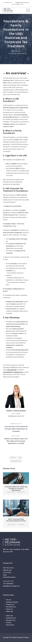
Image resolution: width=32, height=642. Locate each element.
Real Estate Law (11, 607)
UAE (15, 53)
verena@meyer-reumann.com (12, 372)
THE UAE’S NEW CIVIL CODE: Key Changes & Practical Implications (16, 488)
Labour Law (9, 615)
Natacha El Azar (21, 492)
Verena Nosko (11, 370)
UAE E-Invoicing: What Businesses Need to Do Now (16, 520)
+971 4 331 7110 (8, 2)
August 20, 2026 (11, 524)
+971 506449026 (8, 583)
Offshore (8, 622)
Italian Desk (9, 611)
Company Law (10, 604)
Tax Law (10, 53)
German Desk (10, 625)
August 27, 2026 (11, 492)
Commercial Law (11, 618)
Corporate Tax (22, 53)
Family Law (9, 609)
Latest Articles (16, 51)
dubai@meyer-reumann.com (22, 2)
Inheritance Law (10, 620)
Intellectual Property (12, 602)
